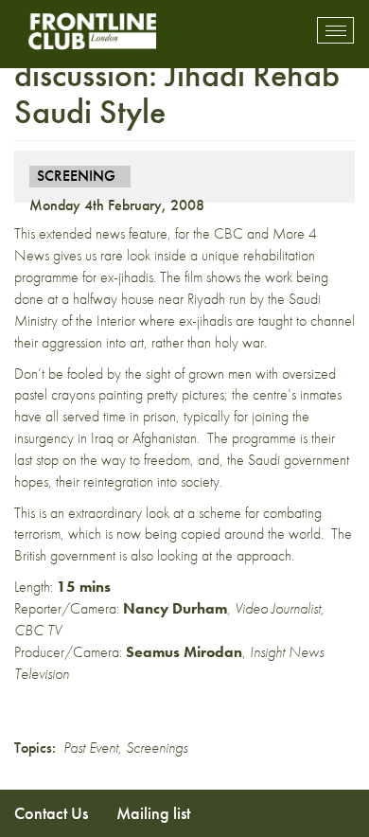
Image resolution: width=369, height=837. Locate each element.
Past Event (90, 747)
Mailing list (153, 813)
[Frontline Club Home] (91, 31)
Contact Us (51, 813)
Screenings (156, 747)
